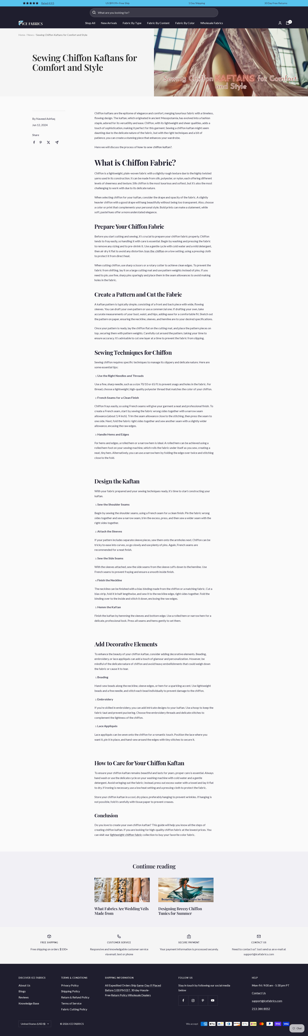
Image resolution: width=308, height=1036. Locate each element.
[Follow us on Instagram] (193, 1000)
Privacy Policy (70, 985)
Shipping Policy (70, 991)
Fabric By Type (132, 23)
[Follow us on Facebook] (183, 1000)
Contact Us (259, 993)
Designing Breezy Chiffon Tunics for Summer (180, 911)
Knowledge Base (29, 1003)
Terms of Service (71, 1003)
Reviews (24, 997)
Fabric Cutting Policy (74, 1009)
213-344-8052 (261, 1008)
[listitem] (34, 142)
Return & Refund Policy (75, 997)
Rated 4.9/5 (47, 3)
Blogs (22, 991)
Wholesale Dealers (139, 995)
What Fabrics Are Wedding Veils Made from (121, 911)
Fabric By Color (185, 23)
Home (22, 34)
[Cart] (287, 23)
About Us (24, 985)
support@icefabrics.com (267, 1000)
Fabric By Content (158, 23)
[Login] (280, 22)
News (30, 34)
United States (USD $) (33, 1023)
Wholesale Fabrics (211, 23)
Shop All (90, 23)
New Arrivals (109, 23)
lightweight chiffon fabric (126, 834)
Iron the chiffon (154, 251)
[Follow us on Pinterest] (203, 1000)
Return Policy (119, 995)
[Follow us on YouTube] (213, 1000)
